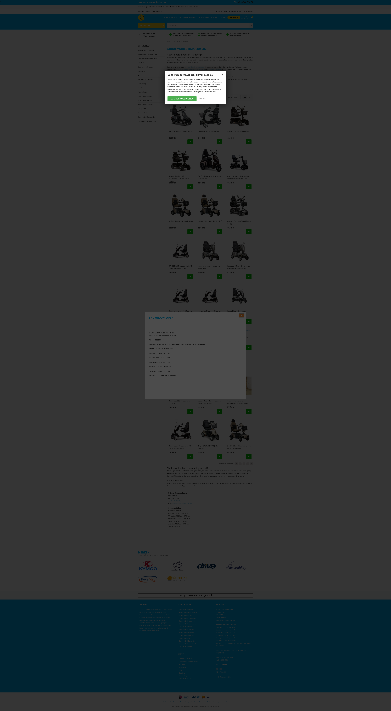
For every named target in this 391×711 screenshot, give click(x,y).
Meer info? (202, 99)
